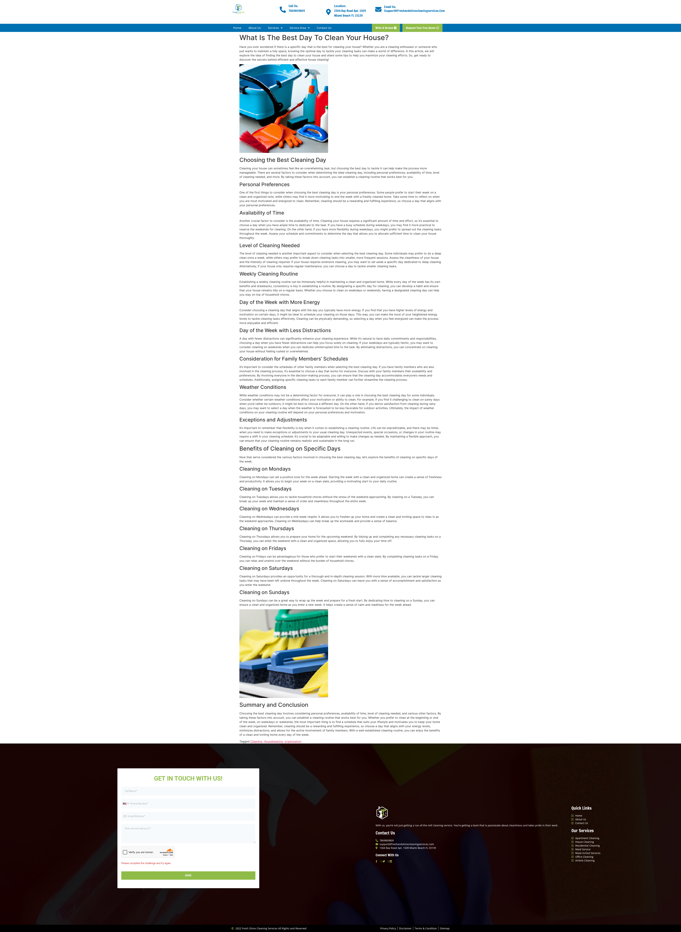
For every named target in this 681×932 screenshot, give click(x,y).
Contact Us (324, 28)
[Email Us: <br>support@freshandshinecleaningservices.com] (378, 9)
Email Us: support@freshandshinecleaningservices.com (414, 8)
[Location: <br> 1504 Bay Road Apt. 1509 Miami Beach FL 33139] (328, 12)
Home (237, 28)
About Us (254, 28)
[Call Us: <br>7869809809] (283, 9)
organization (292, 741)
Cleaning (256, 741)
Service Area (298, 28)
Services (273, 28)
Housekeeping (273, 741)
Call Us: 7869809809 (297, 8)
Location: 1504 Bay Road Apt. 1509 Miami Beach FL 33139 (350, 11)
